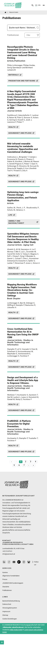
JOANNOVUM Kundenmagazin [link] (12, 583)
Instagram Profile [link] (24, 562)
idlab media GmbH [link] (16, 630)
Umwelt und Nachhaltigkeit (16, 222)
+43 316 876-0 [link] (7, 551)
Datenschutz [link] (6, 604)
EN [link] (39, 5)
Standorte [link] (5, 587)
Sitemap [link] (5, 615)
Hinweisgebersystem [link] (9, 608)
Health (12, 127)
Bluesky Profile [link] (28, 562)
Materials (13, 75)
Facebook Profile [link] (9, 562)
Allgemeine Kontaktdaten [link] (11, 576)
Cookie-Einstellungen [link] (9, 619)
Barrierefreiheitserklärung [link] (11, 601)
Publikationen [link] (7, 590)
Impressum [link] (6, 611)
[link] (2, 642)
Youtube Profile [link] (14, 562)
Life (10, 215)
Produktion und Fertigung (21, 81)
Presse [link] (4, 579)
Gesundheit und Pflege (20, 133)
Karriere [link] (5, 572)
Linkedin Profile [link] (4, 562)
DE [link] (36, 5)
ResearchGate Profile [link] (19, 562)
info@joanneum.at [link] (8, 554)
